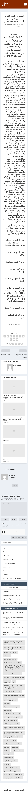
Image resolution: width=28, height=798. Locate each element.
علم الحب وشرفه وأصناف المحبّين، (12, 771)
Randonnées (6, 567)
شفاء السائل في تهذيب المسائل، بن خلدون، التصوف (14, 695)
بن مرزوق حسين (7, 612)
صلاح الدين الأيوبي (13, 700)
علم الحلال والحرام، (8, 774)
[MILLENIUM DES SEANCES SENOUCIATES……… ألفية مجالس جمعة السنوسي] (14, 387)
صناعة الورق (7, 703)
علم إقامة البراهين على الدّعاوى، (11, 724)
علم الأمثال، (13, 740)
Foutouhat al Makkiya (9, 563)
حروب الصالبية (7, 655)
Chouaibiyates (7, 552)
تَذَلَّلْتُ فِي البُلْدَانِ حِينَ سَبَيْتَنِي (10, 652)
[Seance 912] (14, 431)
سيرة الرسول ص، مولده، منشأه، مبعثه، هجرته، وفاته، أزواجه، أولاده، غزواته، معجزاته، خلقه (13, 687)
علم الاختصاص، (15, 747)
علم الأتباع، (6, 740)
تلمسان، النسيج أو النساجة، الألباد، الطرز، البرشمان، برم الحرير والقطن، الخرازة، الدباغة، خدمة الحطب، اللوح (13, 642)
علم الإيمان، (6, 747)
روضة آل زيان (7, 682)
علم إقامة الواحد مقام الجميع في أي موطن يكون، (13, 727)
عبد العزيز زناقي (7, 710)
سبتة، (13, 682)
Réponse (15, 485)
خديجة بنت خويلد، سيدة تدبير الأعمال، (12, 662)
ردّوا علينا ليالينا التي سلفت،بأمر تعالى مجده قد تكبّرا (14, 677)
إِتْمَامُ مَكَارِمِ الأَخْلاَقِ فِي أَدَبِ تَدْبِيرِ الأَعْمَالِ (12, 603)
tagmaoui (5, 622)
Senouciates (9, 26)
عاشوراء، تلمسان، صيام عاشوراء (11, 707)
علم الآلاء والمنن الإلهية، (9, 737)
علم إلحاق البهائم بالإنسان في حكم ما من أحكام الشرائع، (13, 732)
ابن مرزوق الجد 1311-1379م (13, 612)
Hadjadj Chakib (7, 627)
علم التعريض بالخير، (8, 754)
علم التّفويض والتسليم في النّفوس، (12, 767)
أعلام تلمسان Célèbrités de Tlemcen (12, 578)
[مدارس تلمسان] (14, 450)
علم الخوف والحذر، (8, 778)
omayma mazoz (12, 476)
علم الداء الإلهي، (18, 778)
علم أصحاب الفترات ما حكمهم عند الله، (13, 717)
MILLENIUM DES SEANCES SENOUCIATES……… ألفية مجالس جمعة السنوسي (13, 397)
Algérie (5, 548)
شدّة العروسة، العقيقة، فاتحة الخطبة (12, 691)
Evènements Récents (8, 559)
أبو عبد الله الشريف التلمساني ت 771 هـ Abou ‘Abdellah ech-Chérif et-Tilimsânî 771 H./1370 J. (14, 419)
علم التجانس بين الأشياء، (17, 750)
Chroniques (6, 555)
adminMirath (12, 24)
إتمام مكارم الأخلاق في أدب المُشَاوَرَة (11, 595)
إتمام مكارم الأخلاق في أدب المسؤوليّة (11, 599)
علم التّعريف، (7, 764)
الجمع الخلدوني (6, 591)
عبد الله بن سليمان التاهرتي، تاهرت (12, 713)
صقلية (5, 700)
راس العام (18, 673)
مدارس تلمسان (6, 459)
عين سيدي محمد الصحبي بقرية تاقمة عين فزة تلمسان (12, 623)
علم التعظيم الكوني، (8, 757)
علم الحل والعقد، (19, 774)
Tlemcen (5, 574)
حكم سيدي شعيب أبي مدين (10, 659)
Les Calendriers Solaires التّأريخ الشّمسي (13, 617)
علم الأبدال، (19, 737)
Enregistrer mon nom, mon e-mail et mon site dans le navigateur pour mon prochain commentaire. (13, 525)
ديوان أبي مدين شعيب (9, 673)
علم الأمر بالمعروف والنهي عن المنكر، (12, 743)
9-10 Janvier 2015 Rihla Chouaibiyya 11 (13, 628)
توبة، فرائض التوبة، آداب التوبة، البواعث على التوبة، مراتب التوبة (13, 648)
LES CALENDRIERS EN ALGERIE (11, 587)
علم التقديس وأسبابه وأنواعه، (10, 760)
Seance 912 (6, 440)
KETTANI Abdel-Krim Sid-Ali (10, 633)
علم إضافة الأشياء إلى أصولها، (10, 720)
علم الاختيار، (6, 750)
